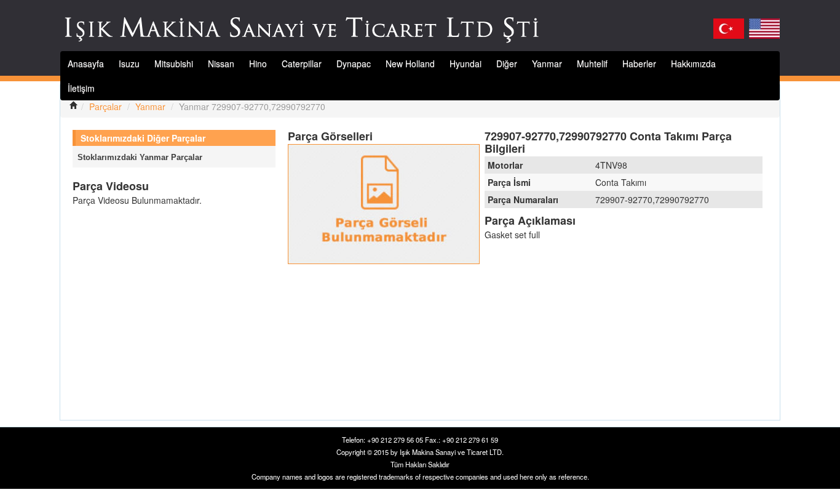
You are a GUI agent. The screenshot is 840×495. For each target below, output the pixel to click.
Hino (258, 63)
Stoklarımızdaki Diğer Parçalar (143, 138)
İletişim (81, 88)
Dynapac (353, 63)
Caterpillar (302, 63)
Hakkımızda (693, 63)
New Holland (410, 63)
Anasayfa (86, 63)
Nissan (221, 63)
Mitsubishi (173, 63)
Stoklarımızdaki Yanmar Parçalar (139, 157)
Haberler (639, 63)
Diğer (506, 63)
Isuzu (129, 63)
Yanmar (547, 63)
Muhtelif (592, 63)
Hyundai (465, 63)
